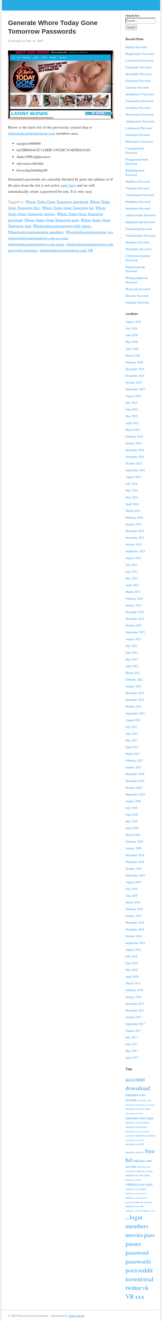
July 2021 (131, 727)
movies (134, 1235)
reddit (145, 1270)
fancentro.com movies (136, 1126)
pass (149, 1235)
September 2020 (135, 794)
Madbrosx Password (138, 181)
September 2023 (135, 551)
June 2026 (132, 335)
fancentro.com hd (134, 1113)
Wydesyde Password (138, 289)
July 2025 (131, 403)
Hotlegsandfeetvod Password (136, 280)
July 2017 (131, 1037)
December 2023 (135, 531)
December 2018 (135, 922)
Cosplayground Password (135, 150)
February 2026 (134, 362)
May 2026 (132, 342)
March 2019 (133, 902)
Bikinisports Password (139, 141)
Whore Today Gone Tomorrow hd (67, 207)
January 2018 (134, 997)
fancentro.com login (139, 1117)
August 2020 (133, 801)
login (136, 1217)
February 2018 (134, 990)
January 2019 (134, 916)
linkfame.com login (139, 1184)
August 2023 (133, 558)
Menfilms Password (137, 242)
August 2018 (133, 950)
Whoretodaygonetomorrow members (35, 231)
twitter (134, 1287)
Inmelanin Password (138, 135)
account (135, 1079)
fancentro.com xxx (135, 1152)
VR (130, 1296)
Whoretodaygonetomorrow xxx (89, 231)
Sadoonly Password (137, 87)
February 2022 (134, 679)
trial (148, 1279)
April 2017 (132, 1057)
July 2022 (131, 646)
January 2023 (134, 605)
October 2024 (134, 463)
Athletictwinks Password (140, 215)
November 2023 (135, 538)
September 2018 (135, 943)
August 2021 (133, 720)
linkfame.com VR (134, 1210)
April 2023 (132, 585)
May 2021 (132, 740)
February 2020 (134, 841)
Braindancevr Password (140, 94)
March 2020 (133, 835)
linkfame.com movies (136, 1193)
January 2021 (134, 767)
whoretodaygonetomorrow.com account (38, 237)
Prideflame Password (138, 202)
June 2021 (132, 734)
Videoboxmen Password (140, 195)
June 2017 (132, 1044)
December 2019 (135, 855)
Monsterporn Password (139, 114)
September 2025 (135, 389)
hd (129, 1159)
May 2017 (132, 1051)
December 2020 (135, 774)
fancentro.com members (137, 1122)
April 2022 (132, 666)
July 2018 (131, 956)
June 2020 (132, 814)
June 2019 (132, 895)
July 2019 (131, 889)
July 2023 (131, 565)
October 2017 (134, 1017)
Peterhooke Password (138, 67)
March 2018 (133, 983)
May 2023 (132, 578)
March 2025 (133, 430)
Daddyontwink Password (140, 222)
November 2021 (135, 700)
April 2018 (132, 976)
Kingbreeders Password (140, 54)
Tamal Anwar (76, 1316)
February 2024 (134, 517)
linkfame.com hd (133, 1179)
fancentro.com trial (135, 1140)
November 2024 (135, 457)
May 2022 (132, 659)
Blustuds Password (137, 296)
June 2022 (132, 653)
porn (131, 1270)
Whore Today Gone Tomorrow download (57, 201)
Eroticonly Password (138, 81)
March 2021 (133, 754)
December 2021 (135, 693)
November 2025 (135, 376)
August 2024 (133, 477)
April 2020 (132, 828)
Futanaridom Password (139, 101)
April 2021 (132, 747)
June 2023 (132, 572)
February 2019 (134, 909)
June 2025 (132, 409)
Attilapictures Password (140, 121)
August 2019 (133, 882)
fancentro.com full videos (138, 1108)
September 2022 (135, 632)
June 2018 (132, 963)
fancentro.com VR (135, 1144)
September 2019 (135, 875)
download (138, 1088)
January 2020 (134, 848)
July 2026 (131, 328)
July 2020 (131, 808)
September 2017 (135, 1024)
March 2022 (133, 673)
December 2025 (135, 369)
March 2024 (133, 511)
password (137, 1252)
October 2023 (134, 544)
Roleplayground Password (135, 172)
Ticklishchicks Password (140, 236)
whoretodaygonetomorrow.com (31, 133)
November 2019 (135, 862)
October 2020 (134, 788)
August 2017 (133, 1031)
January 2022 (134, 686)
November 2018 (135, 929)
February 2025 (134, 436)
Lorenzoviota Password (139, 60)
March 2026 (133, 355)
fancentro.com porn (145, 1135)
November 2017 (135, 1010)
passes (133, 1243)
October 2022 (134, 625)
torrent (134, 1279)
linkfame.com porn (143, 1202)
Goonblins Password (138, 108)
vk (145, 1287)
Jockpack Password (137, 302)
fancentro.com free (145, 1104)
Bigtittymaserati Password (135, 269)
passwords (138, 1261)
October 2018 (134, 936)
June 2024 (132, 490)
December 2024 (135, 450)
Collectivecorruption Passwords (138, 258)
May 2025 (132, 416)
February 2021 (134, 760)
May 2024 (132, 497)
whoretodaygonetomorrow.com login (36, 244)
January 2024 (134, 524)
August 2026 (133, 322)
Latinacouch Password (139, 128)
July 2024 (131, 484)
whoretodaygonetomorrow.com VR (66, 250)
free (150, 1151)
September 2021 (135, 713)
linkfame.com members (136, 1189)
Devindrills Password (138, 74)
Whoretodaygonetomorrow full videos (62, 225)
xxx (139, 1296)
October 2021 (134, 706)
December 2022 (135, 612)
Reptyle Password (136, 47)
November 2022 (135, 619)
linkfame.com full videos (138, 1175)
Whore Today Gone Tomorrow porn (51, 219)
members (137, 1226)
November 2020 (135, 781)
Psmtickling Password (139, 229)
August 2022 (133, 639)
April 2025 (132, 423)
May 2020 (132, 821)
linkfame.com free (144, 1171)
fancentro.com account (135, 1097)
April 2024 (132, 504)
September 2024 (135, 470)
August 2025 (133, 396)
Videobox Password (137, 188)
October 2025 (134, 382)
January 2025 (134, 443)
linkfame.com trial (134, 1206)
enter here (68, 185)
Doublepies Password (138, 249)
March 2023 (133, 592)
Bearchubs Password (138, 208)
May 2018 (132, 970)
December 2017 (135, 1004)
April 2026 (132, 349)
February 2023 (134, 598)
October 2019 (134, 869)
